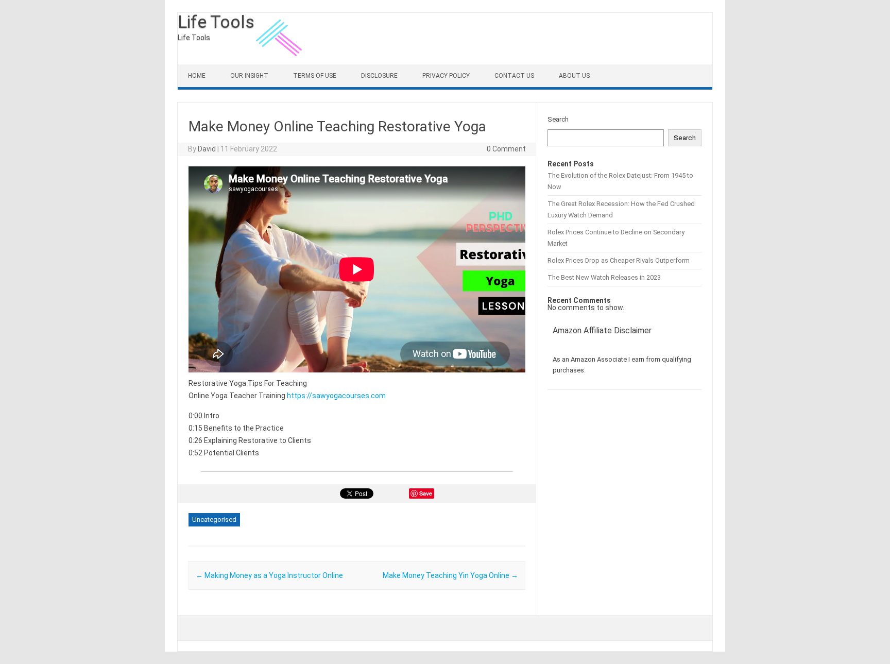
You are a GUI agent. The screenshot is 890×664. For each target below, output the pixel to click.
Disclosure (379, 75)
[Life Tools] (280, 62)
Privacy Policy (446, 75)
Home (197, 75)
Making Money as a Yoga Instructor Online (269, 575)
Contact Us (514, 75)
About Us (574, 75)
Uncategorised (214, 519)
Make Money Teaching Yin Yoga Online (450, 575)
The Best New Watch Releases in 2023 (604, 277)
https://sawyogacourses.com (336, 395)
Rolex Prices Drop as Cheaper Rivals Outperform (618, 260)
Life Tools (216, 21)
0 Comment (506, 149)
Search (558, 119)
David (207, 149)
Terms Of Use (314, 75)
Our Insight (249, 75)
